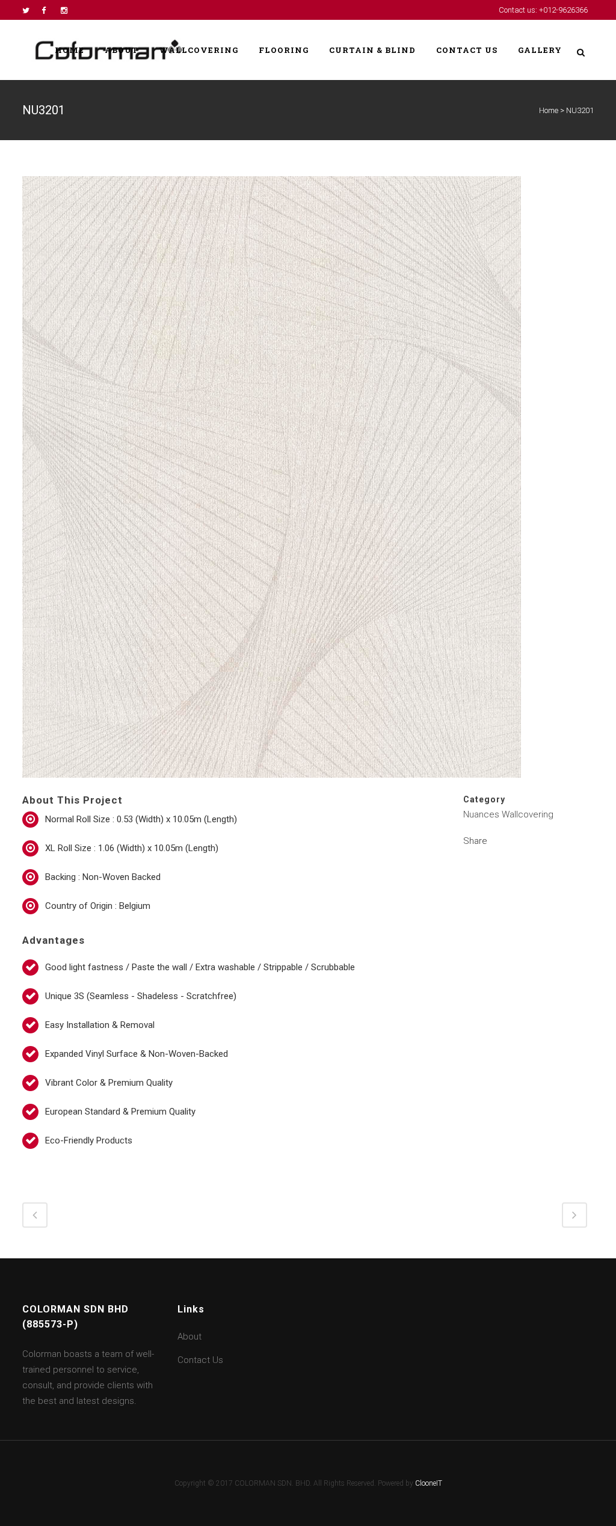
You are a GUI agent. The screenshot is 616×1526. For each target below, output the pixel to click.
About (189, 1336)
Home (548, 110)
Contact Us (200, 1360)
